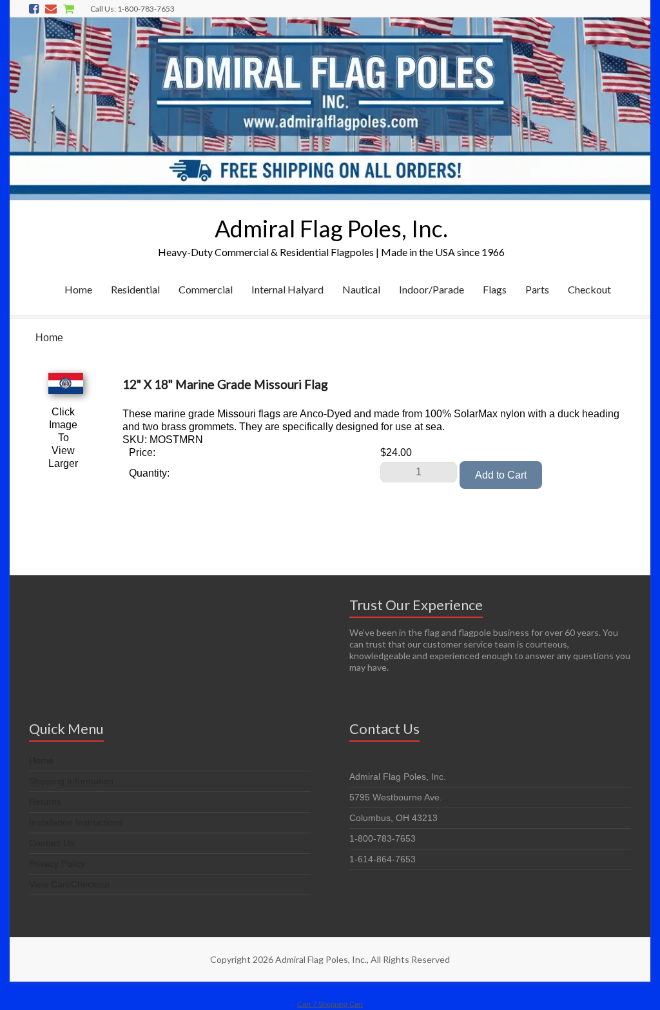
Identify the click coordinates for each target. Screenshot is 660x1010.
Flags (495, 289)
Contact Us (51, 843)
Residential (135, 289)
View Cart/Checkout (69, 884)
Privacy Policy (57, 863)
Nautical (361, 289)
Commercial (206, 289)
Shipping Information (71, 781)
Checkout (589, 289)
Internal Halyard (287, 289)
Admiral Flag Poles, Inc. (331, 228)
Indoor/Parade (431, 289)
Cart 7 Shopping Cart (330, 1004)
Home (78, 289)
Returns (45, 802)
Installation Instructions (75, 822)
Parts (537, 289)
